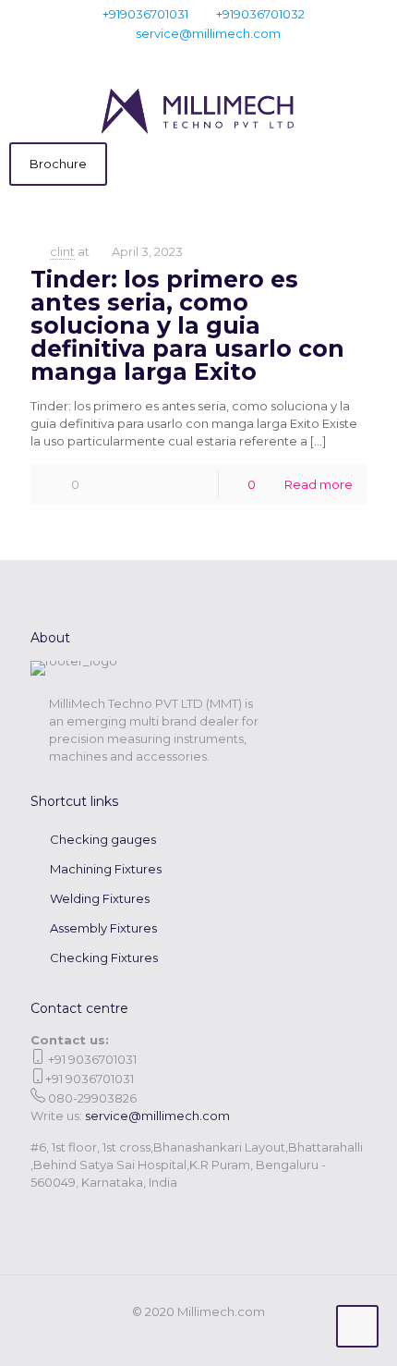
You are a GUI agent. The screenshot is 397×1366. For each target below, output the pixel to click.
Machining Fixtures (106, 868)
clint (62, 251)
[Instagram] (235, 57)
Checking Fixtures (104, 957)
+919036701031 (145, 13)
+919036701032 (260, 13)
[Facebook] (163, 57)
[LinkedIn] (211, 57)
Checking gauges (103, 839)
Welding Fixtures (100, 898)
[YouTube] (187, 57)
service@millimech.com (208, 33)
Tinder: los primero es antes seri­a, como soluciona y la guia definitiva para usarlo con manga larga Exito (187, 325)
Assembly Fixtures (103, 928)
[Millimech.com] (198, 109)
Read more (318, 484)
